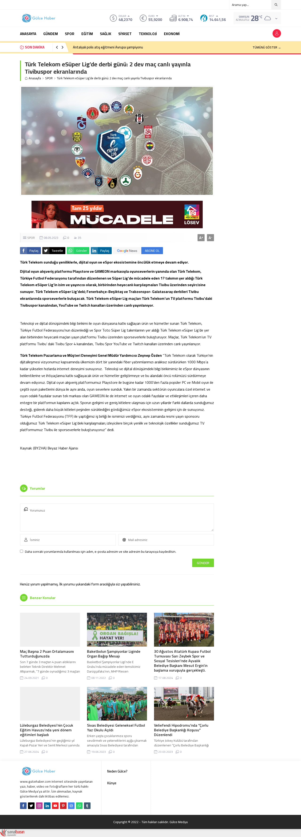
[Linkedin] (47, 805)
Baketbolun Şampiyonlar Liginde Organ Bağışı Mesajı (113, 654)
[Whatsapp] (79, 805)
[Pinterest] (63, 805)
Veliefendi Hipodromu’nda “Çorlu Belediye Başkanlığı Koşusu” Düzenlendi (181, 730)
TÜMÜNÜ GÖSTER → (267, 47)
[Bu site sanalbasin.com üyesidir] (12, 834)
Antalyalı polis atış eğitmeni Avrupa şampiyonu (108, 47)
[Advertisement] (117, 466)
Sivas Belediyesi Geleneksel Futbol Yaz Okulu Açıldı (116, 727)
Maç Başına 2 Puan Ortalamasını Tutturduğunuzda (47, 654)
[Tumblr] (87, 805)
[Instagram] (39, 805)
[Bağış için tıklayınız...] (117, 226)
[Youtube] (55, 805)
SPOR (49, 78)
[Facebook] (23, 805)
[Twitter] (31, 805)
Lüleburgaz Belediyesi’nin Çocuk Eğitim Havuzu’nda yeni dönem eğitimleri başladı (46, 730)
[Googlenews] (71, 805)
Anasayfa (35, 78)
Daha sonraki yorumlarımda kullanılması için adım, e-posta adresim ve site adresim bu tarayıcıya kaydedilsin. (100, 552)
